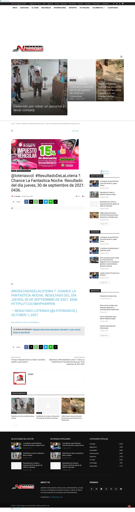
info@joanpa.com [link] (57, 497)
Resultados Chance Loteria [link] (23, 171)
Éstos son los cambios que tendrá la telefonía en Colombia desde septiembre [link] (109, 307)
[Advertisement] (65, 26)
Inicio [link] (12, 123)
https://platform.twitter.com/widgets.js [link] (25, 322)
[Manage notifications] (129, 506)
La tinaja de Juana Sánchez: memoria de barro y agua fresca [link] (109, 183)
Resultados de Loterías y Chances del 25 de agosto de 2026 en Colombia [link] (109, 204)
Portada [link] (72, 80)
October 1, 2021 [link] (24, 315)
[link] (5, 1)
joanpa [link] (18, 196)
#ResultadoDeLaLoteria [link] (32, 291)
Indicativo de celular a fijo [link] (108, 296)
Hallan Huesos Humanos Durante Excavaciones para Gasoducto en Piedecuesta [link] (71, 418)
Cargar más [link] (103, 224)
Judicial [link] (16, 102)
